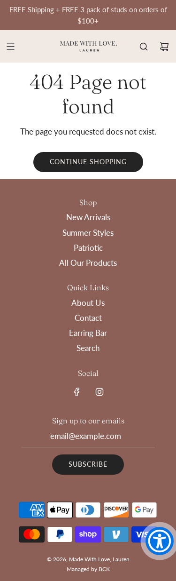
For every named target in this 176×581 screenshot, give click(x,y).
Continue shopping (88, 162)
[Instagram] (99, 392)
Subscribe (88, 464)
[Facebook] (77, 392)
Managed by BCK (88, 569)
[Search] (143, 46)
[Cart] (164, 46)
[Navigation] (10, 46)
